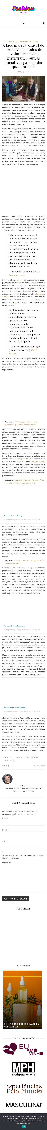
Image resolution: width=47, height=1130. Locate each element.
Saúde (35, 41)
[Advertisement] (24, 35)
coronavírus (8, 757)
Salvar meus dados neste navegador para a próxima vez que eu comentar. (22, 856)
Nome (5, 818)
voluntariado (8, 760)
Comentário (6, 862)
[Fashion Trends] (23, 9)
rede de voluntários (32, 757)
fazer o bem (19, 757)
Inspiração (25, 41)
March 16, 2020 (16, 275)
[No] (44, 1122)
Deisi (7, 766)
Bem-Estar (14, 41)
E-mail (5, 830)
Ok (24, 1126)
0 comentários (39, 766)
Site (3, 841)
